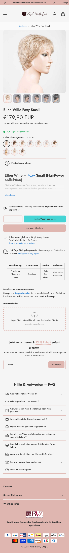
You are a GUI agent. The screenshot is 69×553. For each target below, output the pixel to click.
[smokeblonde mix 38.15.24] (22, 152)
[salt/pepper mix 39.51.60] (30, 144)
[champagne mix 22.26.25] (6, 144)
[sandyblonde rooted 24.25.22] (14, 152)
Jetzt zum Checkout (34, 228)
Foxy (31, 175)
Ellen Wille (35, 25)
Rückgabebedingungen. (28, 253)
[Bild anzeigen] (8, 98)
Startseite (22, 25)
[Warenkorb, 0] (62, 13)
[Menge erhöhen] (19, 219)
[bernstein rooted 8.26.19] (55, 144)
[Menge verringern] (7, 219)
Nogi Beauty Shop (38, 546)
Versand (23, 123)
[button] (5, 13)
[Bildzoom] (34, 61)
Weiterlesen (10, 195)
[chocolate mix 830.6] (14, 144)
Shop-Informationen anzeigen (22, 243)
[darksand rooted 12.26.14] (22, 144)
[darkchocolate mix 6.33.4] (6, 152)
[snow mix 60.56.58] (47, 144)
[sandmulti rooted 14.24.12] (39, 144)
